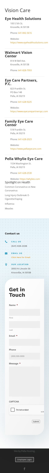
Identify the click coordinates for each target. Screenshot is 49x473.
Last (11, 330)
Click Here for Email (20, 257)
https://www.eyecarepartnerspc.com (29, 111)
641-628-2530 (25, 173)
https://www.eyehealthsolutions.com (29, 42)
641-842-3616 (25, 32)
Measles (9, 208)
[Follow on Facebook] (24, 469)
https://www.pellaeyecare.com (25, 148)
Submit (36, 421)
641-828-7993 (25, 70)
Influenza (9, 203)
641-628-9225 (25, 101)
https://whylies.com (30, 178)
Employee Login (24, 459)
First (11, 318)
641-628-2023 (25, 139)
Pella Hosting (28, 451)
